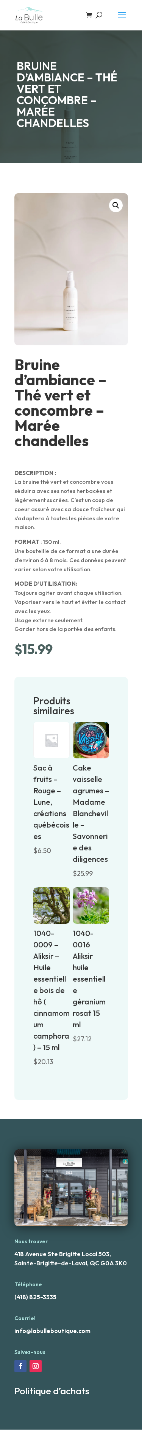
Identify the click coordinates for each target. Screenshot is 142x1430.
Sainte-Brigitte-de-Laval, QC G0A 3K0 (70, 1263)
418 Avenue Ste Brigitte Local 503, (62, 1254)
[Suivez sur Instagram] (36, 1366)
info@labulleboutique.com (52, 1331)
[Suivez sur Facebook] (20, 1366)
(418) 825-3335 (35, 1297)
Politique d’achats (51, 1391)
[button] (116, 205)
